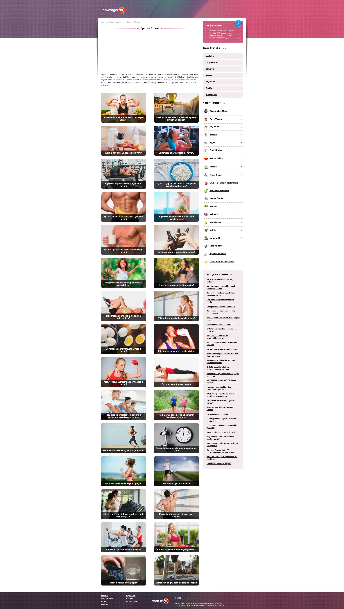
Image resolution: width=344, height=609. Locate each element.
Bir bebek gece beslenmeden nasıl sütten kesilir (221, 312)
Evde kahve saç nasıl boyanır (219, 464)
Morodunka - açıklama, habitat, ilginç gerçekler (223, 375)
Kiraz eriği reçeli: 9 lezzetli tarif (221, 432)
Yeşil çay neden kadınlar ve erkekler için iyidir (222, 427)
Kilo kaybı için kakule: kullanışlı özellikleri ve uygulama (220, 395)
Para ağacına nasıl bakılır (218, 414)
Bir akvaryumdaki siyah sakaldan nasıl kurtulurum (221, 294)
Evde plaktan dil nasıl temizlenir (221, 306)
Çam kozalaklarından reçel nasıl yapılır (220, 301)
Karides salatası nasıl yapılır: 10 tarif (223, 349)
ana (102, 22)
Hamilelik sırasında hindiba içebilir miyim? (222, 382)
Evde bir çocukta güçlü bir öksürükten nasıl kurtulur (218, 368)
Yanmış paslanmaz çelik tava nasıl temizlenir (221, 420)
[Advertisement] (150, 51)
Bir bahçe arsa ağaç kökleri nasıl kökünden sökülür (221, 287)
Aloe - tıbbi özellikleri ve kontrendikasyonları (217, 337)
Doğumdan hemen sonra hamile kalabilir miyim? (220, 438)
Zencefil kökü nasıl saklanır (219, 324)
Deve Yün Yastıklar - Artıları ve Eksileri (220, 409)
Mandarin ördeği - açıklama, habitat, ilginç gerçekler (223, 355)
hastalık (210, 56)
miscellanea (211, 95)
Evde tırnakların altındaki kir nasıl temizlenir (221, 330)
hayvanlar (210, 82)
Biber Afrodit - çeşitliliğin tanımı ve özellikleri (222, 458)
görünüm (210, 69)
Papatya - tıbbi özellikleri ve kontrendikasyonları (219, 388)
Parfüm (209, 88)
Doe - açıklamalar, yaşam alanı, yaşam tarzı (223, 319)
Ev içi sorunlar (212, 63)
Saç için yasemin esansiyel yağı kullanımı (220, 281)
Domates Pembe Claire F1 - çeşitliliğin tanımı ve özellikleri (220, 451)
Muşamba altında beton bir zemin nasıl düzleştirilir (221, 362)
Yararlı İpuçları (115, 22)
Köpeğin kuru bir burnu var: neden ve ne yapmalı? (222, 445)
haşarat (210, 75)
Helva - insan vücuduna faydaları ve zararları (222, 344)
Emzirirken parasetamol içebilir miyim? (220, 402)
